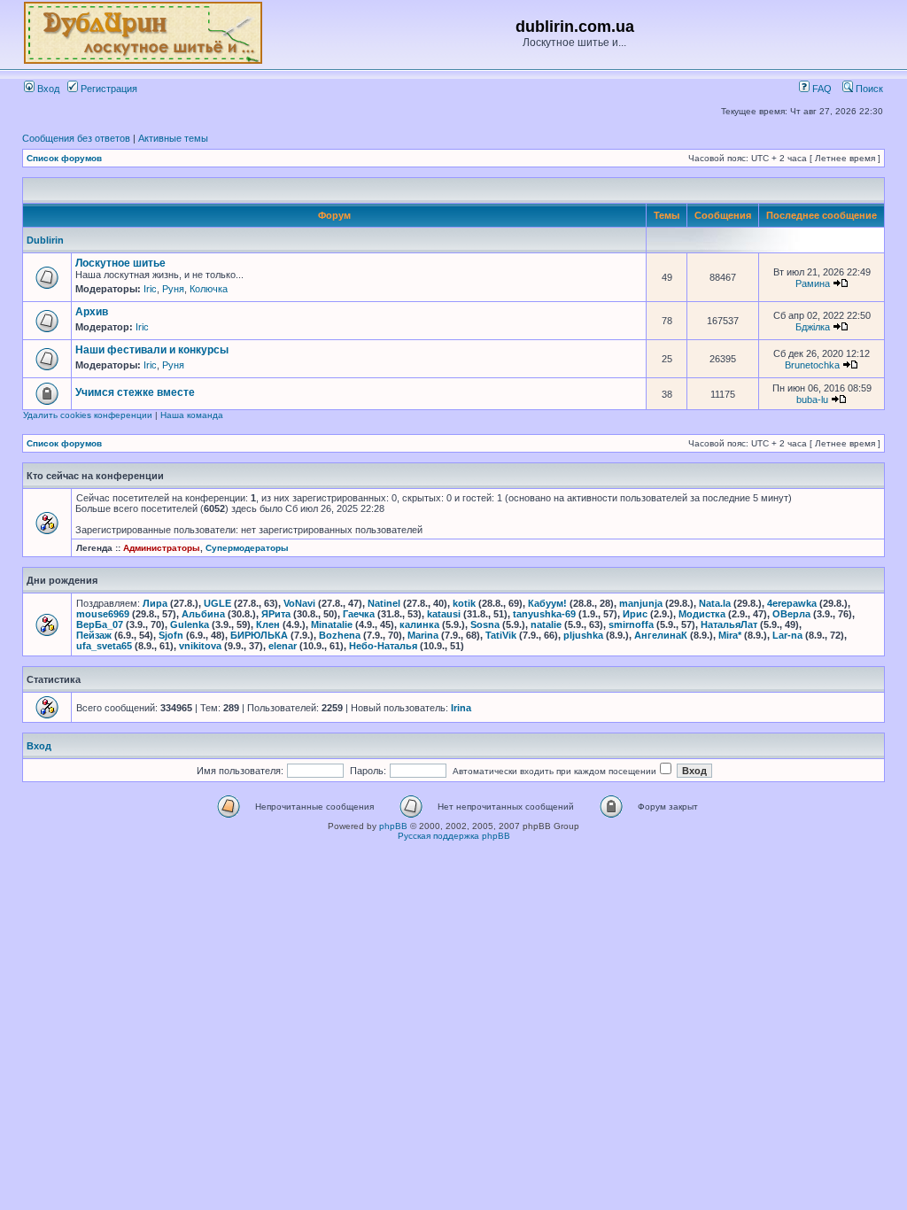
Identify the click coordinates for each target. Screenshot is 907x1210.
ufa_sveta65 (104, 645)
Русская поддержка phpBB (454, 836)
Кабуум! (547, 603)
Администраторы (161, 548)
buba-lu (812, 399)
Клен (268, 624)
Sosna (485, 624)
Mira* (729, 635)
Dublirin (45, 240)
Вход (47, 88)
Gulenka (189, 624)
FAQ (821, 88)
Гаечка (359, 614)
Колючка (209, 288)
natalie (546, 624)
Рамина (812, 283)
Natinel (384, 603)
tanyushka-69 (544, 614)
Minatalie (332, 624)
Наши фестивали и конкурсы (152, 350)
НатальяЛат (729, 624)
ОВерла (791, 614)
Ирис (635, 614)
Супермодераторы (247, 548)
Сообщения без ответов (76, 138)
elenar (282, 645)
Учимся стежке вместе (135, 392)
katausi (444, 614)
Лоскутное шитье (120, 263)
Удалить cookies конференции (87, 415)
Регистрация (107, 88)
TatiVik (500, 635)
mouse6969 (102, 614)
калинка (419, 624)
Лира (155, 603)
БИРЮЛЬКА (259, 635)
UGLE (217, 603)
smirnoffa (631, 624)
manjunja (641, 603)
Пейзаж (94, 635)
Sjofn (171, 635)
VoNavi (299, 603)
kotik (464, 603)
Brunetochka (812, 365)
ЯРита (276, 614)
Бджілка (812, 327)
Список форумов (64, 158)
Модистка (701, 614)
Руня (173, 288)
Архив (91, 312)
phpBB (393, 826)
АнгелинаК (660, 635)
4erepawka (792, 603)
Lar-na (787, 635)
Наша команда (191, 415)
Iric (150, 288)
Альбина (203, 614)
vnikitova (200, 645)
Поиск (868, 88)
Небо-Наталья (383, 645)
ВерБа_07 (99, 624)
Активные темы (173, 138)
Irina (461, 707)
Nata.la (715, 603)
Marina (422, 635)
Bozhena (339, 635)
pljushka (583, 635)
